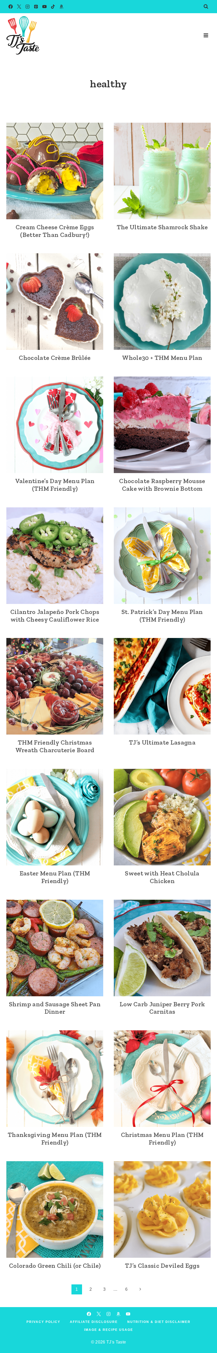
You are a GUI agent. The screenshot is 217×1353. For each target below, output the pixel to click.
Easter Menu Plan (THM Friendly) (55, 877)
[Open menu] (206, 35)
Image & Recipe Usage (108, 1330)
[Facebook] (10, 6)
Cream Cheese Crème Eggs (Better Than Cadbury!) (55, 231)
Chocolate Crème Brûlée (55, 357)
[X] (19, 6)
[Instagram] (27, 6)
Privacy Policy (43, 1322)
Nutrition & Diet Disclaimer (159, 1322)
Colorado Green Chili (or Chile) (55, 1265)
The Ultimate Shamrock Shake (162, 227)
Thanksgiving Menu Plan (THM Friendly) (55, 1138)
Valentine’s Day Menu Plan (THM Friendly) (55, 484)
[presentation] (54, 171)
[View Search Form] (206, 6)
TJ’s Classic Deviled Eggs (162, 1265)
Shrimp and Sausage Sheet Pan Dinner (55, 1008)
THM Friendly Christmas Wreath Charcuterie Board (54, 746)
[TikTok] (53, 6)
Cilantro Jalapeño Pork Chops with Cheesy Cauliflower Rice (54, 615)
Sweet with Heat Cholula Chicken (162, 877)
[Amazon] (61, 6)
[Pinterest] (36, 6)
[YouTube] (44, 6)
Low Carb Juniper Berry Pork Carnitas (162, 1008)
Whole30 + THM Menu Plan (162, 357)
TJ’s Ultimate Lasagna (162, 742)
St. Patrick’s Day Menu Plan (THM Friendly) (162, 615)
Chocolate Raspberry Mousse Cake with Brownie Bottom (162, 484)
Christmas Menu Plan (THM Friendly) (162, 1138)
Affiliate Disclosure (94, 1322)
